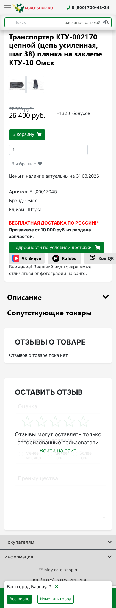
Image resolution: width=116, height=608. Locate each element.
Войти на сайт (58, 450)
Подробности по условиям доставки (52, 247)
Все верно (19, 598)
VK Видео (31, 258)
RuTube (69, 258)
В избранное (24, 163)
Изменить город (55, 598)
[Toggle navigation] (8, 8)
